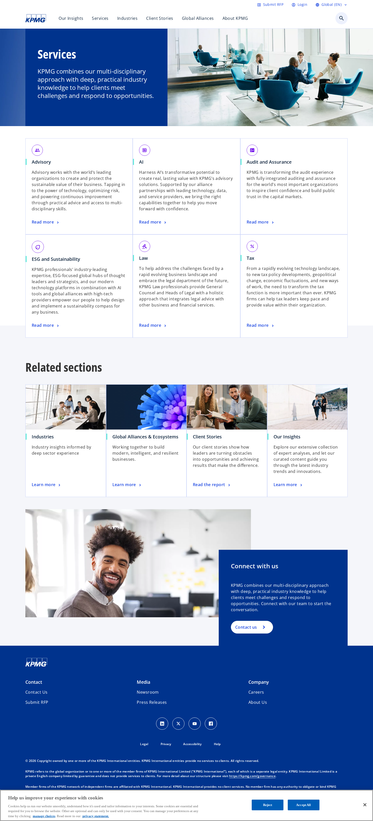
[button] (36, 702)
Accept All (303, 805)
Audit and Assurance (269, 162)
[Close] (364, 804)
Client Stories (207, 437)
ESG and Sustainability (56, 259)
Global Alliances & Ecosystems (145, 437)
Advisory (41, 162)
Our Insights (287, 437)
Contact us (246, 627)
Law (143, 258)
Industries (43, 437)
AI (141, 162)
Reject (267, 805)
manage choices (44, 816)
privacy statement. (95, 816)
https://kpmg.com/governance (252, 776)
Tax (250, 258)
